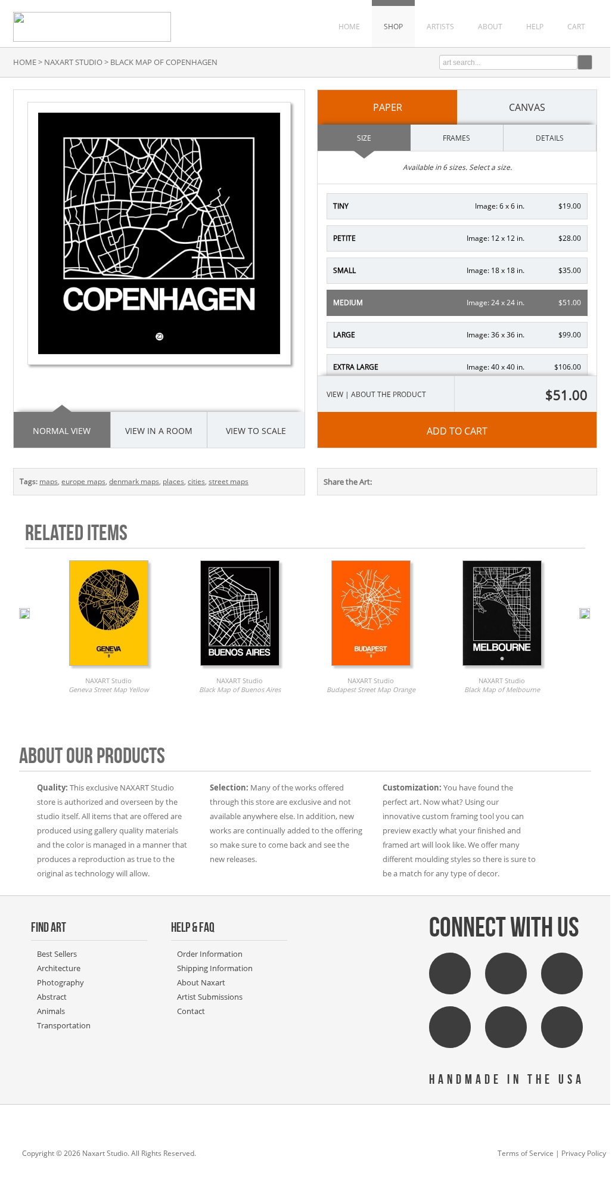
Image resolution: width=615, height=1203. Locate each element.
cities (196, 481)
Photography (60, 982)
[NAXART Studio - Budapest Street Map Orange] (371, 668)
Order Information (210, 953)
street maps (229, 481)
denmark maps (134, 481)
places (173, 481)
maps (48, 481)
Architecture (58, 968)
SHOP (393, 26)
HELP (534, 26)
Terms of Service (526, 1153)
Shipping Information (215, 968)
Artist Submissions (210, 996)
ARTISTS (440, 26)
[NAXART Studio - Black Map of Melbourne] (502, 668)
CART (576, 26)
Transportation (64, 1025)
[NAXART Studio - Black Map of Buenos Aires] (239, 668)
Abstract (52, 996)
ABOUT (490, 26)
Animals (51, 1011)
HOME (349, 26)
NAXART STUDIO (73, 62)
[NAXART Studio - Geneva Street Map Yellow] (108, 668)
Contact (191, 1011)
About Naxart (201, 982)
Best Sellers (57, 953)
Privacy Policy (583, 1153)
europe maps (83, 481)
